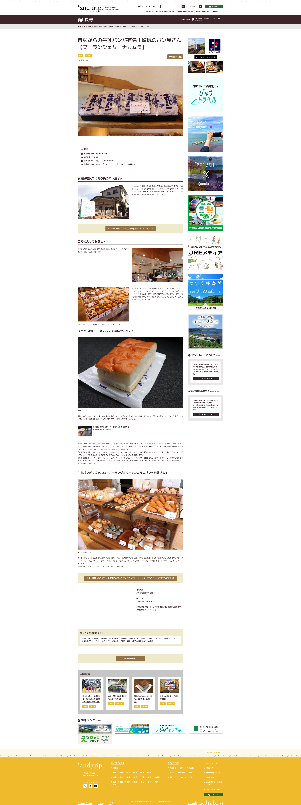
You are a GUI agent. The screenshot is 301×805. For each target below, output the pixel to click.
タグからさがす (204, 11)
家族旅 (104, 638)
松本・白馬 (126, 641)
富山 (142, 782)
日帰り (124, 638)
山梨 (128, 782)
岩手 (128, 772)
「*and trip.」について (148, 6)
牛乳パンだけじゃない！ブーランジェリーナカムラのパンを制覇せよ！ (110, 164)
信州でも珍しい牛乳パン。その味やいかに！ (100, 161)
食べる (182, 768)
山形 (135, 772)
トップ (150, 11)
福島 (149, 772)
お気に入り (219, 11)
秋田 (121, 772)
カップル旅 (114, 638)
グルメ (159, 638)
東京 (149, 777)
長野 (89, 26)
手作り (150, 638)
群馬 (128, 777)
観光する (173, 768)
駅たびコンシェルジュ (178, 777)
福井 (156, 782)
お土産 (115, 641)
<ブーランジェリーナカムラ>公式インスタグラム (129, 228)
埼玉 (135, 777)
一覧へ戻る (129, 658)
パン (98, 641)
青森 (114, 772)
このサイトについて (213, 789)
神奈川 (157, 777)
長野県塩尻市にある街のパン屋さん (97, 154)
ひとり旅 (86, 638)
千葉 (142, 777)
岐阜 (114, 784)
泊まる (172, 772)
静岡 (135, 782)
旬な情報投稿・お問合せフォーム (213, 783)
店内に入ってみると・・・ (94, 157)
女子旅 (95, 638)
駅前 (143, 638)
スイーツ (106, 641)
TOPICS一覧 (210, 777)
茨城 (114, 777)
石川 (149, 782)
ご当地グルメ (88, 641)
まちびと (215, 6)
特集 (190, 772)
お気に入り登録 (176, 57)
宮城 (142, 772)
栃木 (121, 777)
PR (191, 777)
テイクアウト (170, 638)
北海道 (115, 768)
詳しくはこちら (204, 378)
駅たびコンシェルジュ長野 (143, 641)
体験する (181, 772)
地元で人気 (134, 638)
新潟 (114, 782)
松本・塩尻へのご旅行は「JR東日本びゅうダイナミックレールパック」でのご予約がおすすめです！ (129, 578)
